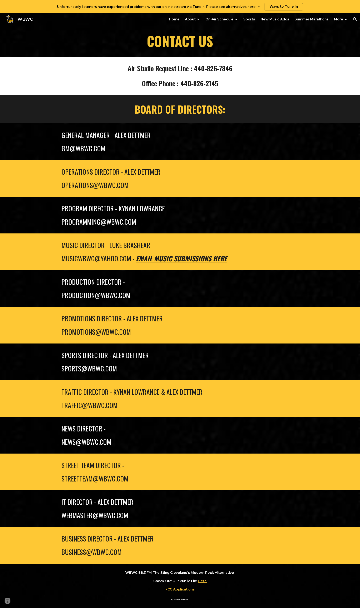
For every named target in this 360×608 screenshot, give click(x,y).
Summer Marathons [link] (312, 19)
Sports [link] (249, 19)
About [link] (190, 19)
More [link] (338, 19)
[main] (180, 41)
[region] (180, 6)
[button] (355, 19)
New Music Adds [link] (274, 19)
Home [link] (174, 19)
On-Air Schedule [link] (219, 19)
